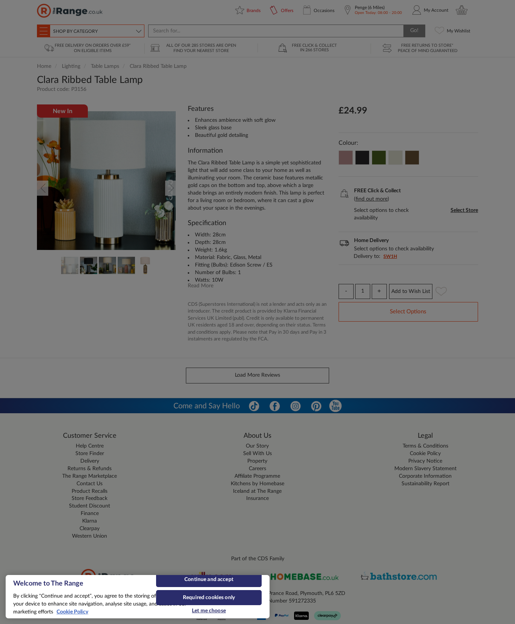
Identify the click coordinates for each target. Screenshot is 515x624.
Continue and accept (208, 579)
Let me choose (209, 610)
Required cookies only (209, 597)
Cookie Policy (72, 612)
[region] (138, 596)
